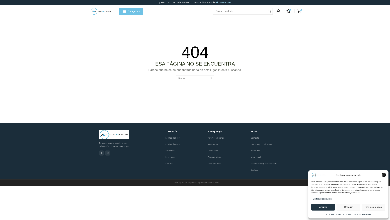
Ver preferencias (373, 207)
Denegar (348, 207)
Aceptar (323, 207)
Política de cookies (333, 214)
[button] (383, 174)
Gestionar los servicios (322, 199)
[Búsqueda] (269, 11)
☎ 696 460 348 (223, 2)
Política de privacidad (352, 214)
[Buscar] (211, 78)
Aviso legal (366, 214)
